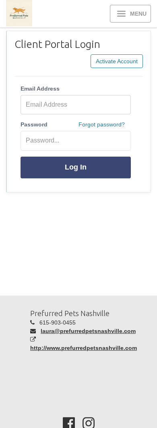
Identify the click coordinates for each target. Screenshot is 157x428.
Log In (76, 167)
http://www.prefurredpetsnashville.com (83, 348)
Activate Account (117, 61)
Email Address (40, 88)
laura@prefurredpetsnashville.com (88, 331)
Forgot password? (101, 124)
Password (34, 124)
